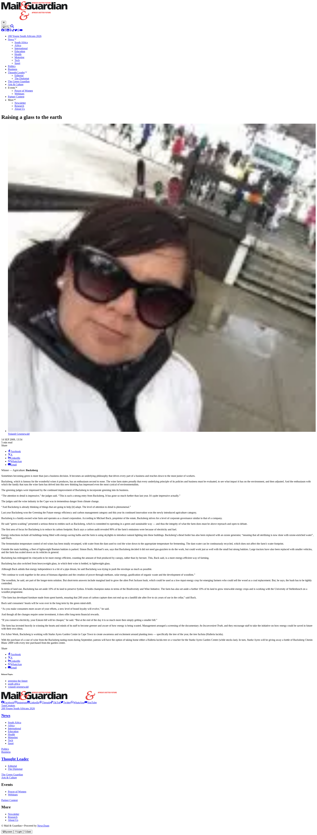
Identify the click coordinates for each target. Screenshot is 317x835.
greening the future (18, 680)
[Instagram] (5, 30)
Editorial (12, 766)
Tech (10, 740)
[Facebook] (2, 30)
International (14, 728)
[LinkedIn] (8, 30)
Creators (10, 705)
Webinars (13, 794)
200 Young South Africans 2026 (18, 708)
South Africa (14, 722)
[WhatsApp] (18, 30)
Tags (3, 705)
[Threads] (10, 30)
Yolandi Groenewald (19, 433)
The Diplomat (15, 769)
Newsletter (13, 814)
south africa (14, 683)
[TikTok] (13, 30)
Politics (5, 749)
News (5, 715)
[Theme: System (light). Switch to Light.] (6, 27)
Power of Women (17, 791)
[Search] (12, 26)
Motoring (13, 737)
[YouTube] (21, 30)
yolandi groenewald (18, 686)
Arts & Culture (9, 777)
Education (13, 731)
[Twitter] (16, 30)
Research (13, 817)
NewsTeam (43, 825)
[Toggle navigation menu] (3, 22)
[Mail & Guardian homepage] (158, 11)
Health (11, 734)
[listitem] (7, 702)
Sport (11, 743)
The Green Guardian (12, 774)
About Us (13, 820)
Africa (11, 725)
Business (6, 752)
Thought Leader (15, 759)
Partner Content (9, 800)
